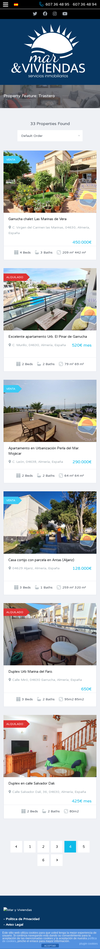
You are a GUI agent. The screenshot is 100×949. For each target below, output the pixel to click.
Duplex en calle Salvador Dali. (31, 783)
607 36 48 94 (85, 4)
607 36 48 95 (57, 4)
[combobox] (50, 135)
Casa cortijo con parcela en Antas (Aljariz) (41, 560)
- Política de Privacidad (21, 919)
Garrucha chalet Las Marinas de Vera (37, 219)
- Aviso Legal (13, 924)
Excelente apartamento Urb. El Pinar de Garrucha (47, 337)
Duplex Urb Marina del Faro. (30, 671)
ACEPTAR (50, 945)
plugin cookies (88, 943)
